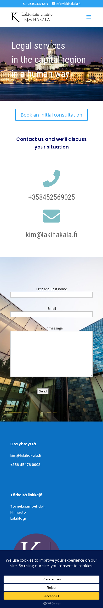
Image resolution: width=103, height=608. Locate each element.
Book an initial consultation (51, 115)
